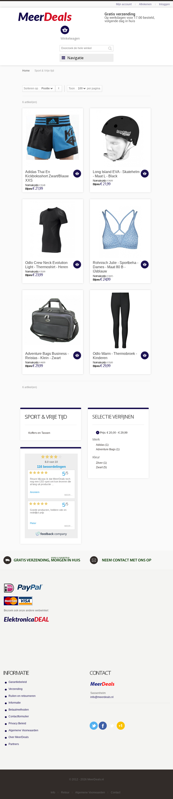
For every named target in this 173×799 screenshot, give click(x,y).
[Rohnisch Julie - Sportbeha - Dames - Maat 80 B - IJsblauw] (120, 229)
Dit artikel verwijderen (97, 432)
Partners (14, 744)
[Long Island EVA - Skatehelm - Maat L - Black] (120, 138)
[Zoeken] (110, 48)
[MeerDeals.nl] (86, 17)
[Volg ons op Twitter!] (94, 726)
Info (53, 792)
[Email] (112, 726)
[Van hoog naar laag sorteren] (59, 89)
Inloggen (164, 4)
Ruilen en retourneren (22, 696)
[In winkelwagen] (77, 174)
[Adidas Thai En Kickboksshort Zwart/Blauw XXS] (52, 138)
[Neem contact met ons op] (130, 560)
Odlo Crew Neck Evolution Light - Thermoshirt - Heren (46, 265)
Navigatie (75, 57)
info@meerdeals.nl (102, 697)
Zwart (99, 467)
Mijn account (124, 4)
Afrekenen (145, 4)
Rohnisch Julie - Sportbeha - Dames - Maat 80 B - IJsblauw (115, 267)
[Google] (121, 726)
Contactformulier (19, 716)
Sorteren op (31, 88)
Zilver (99, 462)
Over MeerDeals (19, 737)
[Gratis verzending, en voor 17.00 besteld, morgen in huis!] (43, 560)
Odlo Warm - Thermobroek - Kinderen (115, 356)
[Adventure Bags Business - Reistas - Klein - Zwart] (52, 320)
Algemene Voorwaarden (23, 730)
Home (26, 70)
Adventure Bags (106, 449)
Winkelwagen (70, 38)
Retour (65, 792)
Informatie (15, 702)
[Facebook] (103, 726)
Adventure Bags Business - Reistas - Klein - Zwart (47, 356)
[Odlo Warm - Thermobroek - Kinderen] (120, 320)
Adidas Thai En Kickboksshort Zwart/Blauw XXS (47, 176)
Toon (72, 88)
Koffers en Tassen (39, 432)
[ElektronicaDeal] (26, 619)
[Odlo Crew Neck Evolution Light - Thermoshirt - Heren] (52, 229)
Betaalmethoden (19, 709)
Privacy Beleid (17, 723)
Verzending (16, 689)
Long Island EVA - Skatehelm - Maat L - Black (116, 174)
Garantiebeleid (18, 682)
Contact (115, 792)
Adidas (100, 444)
